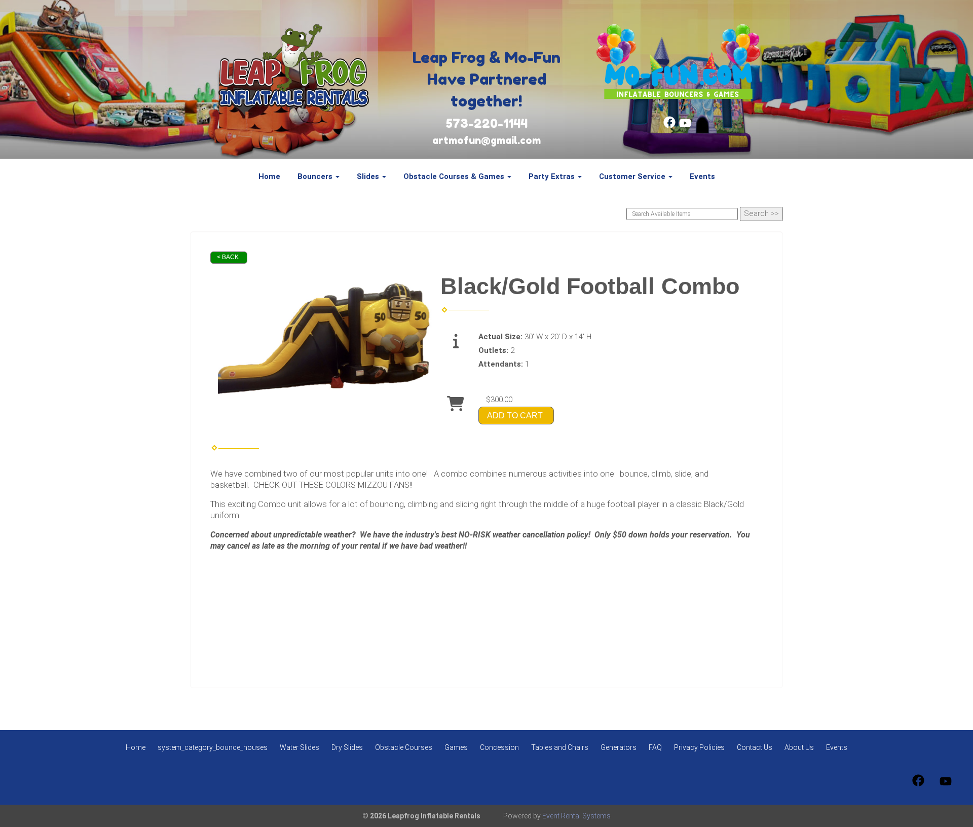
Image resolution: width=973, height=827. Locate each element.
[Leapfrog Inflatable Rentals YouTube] (685, 125)
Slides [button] (369, 176)
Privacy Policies (699, 747)
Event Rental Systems (576, 816)
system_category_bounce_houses (213, 747)
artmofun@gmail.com (486, 140)
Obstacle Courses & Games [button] (454, 176)
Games (456, 747)
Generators (619, 747)
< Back (228, 257)
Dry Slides (347, 747)
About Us (799, 747)
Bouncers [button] (315, 176)
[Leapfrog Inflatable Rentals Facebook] (669, 125)
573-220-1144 (487, 123)
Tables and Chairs (559, 747)
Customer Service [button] (633, 176)
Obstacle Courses (403, 747)
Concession (499, 747)
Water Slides (299, 747)
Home (269, 176)
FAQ (655, 747)
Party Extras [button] (553, 176)
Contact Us (754, 747)
